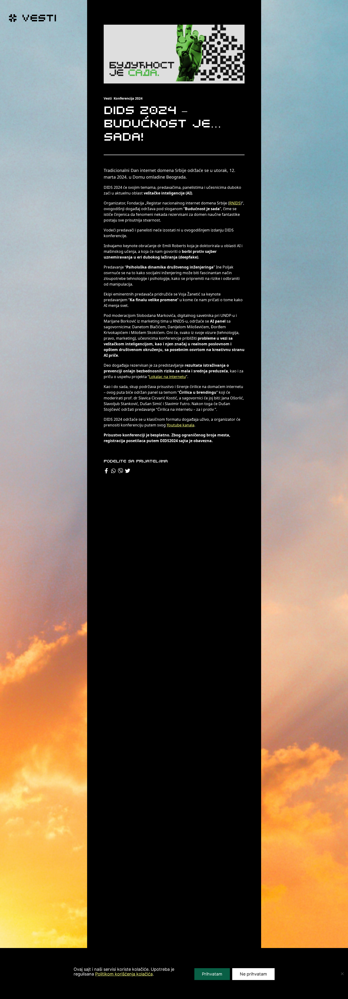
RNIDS (235, 203)
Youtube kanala (180, 425)
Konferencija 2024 (128, 98)
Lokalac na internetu (167, 376)
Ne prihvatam (253, 973)
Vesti (108, 98)
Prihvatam (212, 973)
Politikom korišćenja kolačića (124, 973)
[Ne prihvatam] (342, 973)
